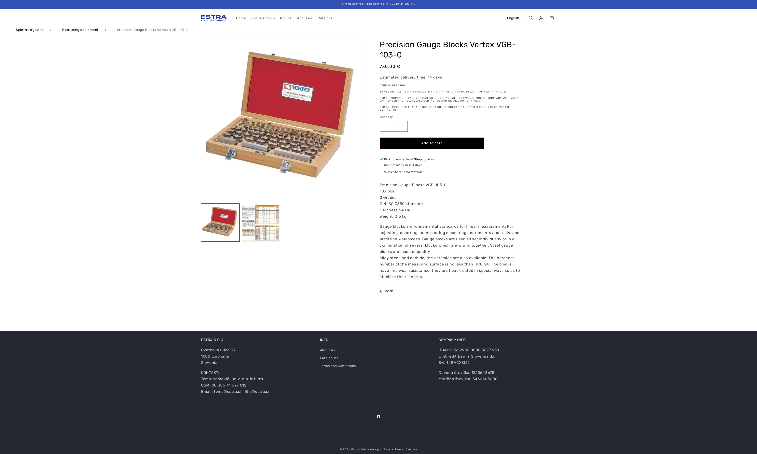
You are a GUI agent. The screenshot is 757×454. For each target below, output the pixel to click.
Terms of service (406, 449)
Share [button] (388, 291)
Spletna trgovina (30, 30)
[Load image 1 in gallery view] (220, 223)
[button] (263, 18)
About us (327, 350)
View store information (403, 172)
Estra (354, 449)
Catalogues (329, 358)
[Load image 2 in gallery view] (261, 223)
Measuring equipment (80, 30)
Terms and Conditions (338, 366)
